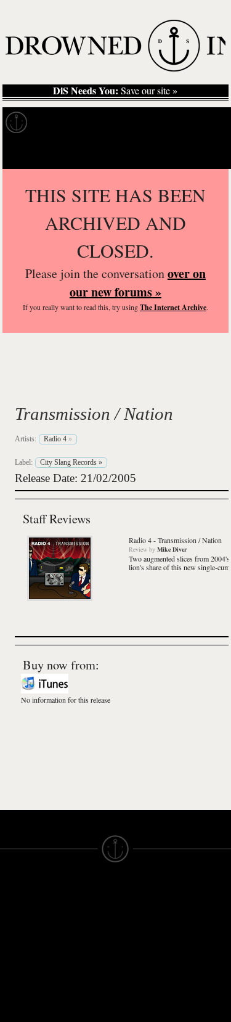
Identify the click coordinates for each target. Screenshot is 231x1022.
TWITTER (78, 999)
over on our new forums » (138, 282)
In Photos (180, 123)
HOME (14, 927)
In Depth (119, 123)
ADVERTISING (147, 938)
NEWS (14, 949)
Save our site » (115, 90)
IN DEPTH (21, 960)
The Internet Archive (173, 307)
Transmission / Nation (94, 413)
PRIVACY (136, 927)
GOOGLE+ (81, 976)
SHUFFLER (82, 1010)
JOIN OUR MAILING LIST (80, 927)
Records (61, 123)
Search (204, 153)
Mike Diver (172, 549)
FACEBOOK (83, 987)
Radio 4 (57, 384)
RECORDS (23, 982)
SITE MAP (21, 938)
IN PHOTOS (25, 971)
